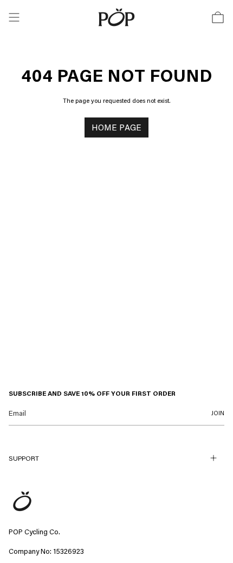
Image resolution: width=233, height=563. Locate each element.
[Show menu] (14, 17)
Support (24, 458)
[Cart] (217, 17)
